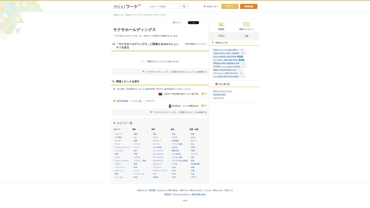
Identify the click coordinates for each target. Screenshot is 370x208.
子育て (193, 177)
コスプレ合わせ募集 (180, 161)
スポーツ (118, 134)
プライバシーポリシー (181, 194)
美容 (154, 134)
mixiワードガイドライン (222, 91)
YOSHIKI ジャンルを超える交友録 (226, 66)
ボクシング (119, 171)
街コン (193, 141)
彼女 (193, 161)
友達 (173, 134)
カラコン (156, 144)
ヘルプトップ (218, 98)
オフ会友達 (176, 154)
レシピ (136, 171)
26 (242, 50)
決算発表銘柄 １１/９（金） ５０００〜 (136, 101)
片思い (193, 147)
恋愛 (193, 134)
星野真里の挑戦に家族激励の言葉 (226, 63)
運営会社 (167, 194)
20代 (174, 171)
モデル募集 (157, 147)
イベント (208, 190)
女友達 (174, 147)
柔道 (116, 174)
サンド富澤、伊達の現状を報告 (225, 60)
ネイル (155, 137)
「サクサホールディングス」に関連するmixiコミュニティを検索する (175, 72)
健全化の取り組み (199, 194)
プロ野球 (118, 137)
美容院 (155, 177)
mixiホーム (118, 15)
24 (241, 73)
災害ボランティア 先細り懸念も (225, 50)
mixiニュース (218, 190)
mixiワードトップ (133, 15)
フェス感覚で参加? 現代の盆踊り (226, 76)
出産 (193, 174)
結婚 (193, 167)
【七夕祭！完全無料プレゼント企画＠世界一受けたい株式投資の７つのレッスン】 (153, 89)
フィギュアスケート (122, 147)
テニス (117, 144)
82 (241, 60)
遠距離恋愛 (195, 164)
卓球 (116, 154)
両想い (193, 151)
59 (240, 56)
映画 (135, 177)
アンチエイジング (160, 171)
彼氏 (193, 157)
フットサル (119, 151)
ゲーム (136, 147)
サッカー (118, 141)
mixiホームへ (212, 6)
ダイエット (157, 141)
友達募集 (175, 141)
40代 (174, 177)
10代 (174, 167)
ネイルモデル (158, 154)
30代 (174, 174)
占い (135, 137)
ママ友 (174, 164)
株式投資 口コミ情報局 (183, 106)
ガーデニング (139, 174)
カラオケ (137, 157)
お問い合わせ (172, 190)
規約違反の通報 (219, 94)
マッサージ (157, 167)
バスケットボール (122, 161)
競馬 (135, 141)
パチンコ (137, 144)
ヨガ (154, 174)
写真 (135, 154)
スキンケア (157, 164)
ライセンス (161, 190)
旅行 (135, 151)
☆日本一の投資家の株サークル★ (178, 94)
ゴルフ (117, 157)
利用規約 (152, 190)
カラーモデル (158, 157)
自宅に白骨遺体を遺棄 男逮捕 (224, 56)
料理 (135, 167)
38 (243, 53)
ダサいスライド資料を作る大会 (225, 73)
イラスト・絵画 (140, 161)
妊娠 (193, 171)
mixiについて (142, 190)
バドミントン (120, 167)
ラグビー (118, 164)
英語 (135, 164)
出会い (193, 137)
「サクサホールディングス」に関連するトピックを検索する (179, 112)
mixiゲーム (184, 190)
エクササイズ (158, 161)
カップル (194, 154)
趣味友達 (175, 151)
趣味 (135, 134)
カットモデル (158, 151)
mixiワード (228, 190)
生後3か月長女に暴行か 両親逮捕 (226, 53)
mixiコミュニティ (196, 190)
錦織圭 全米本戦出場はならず (224, 70)
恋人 (193, 144)
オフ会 (174, 137)
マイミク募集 (177, 144)
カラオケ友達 (177, 157)
